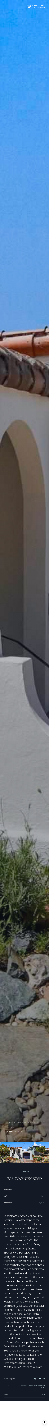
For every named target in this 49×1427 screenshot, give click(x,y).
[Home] (36, 6)
